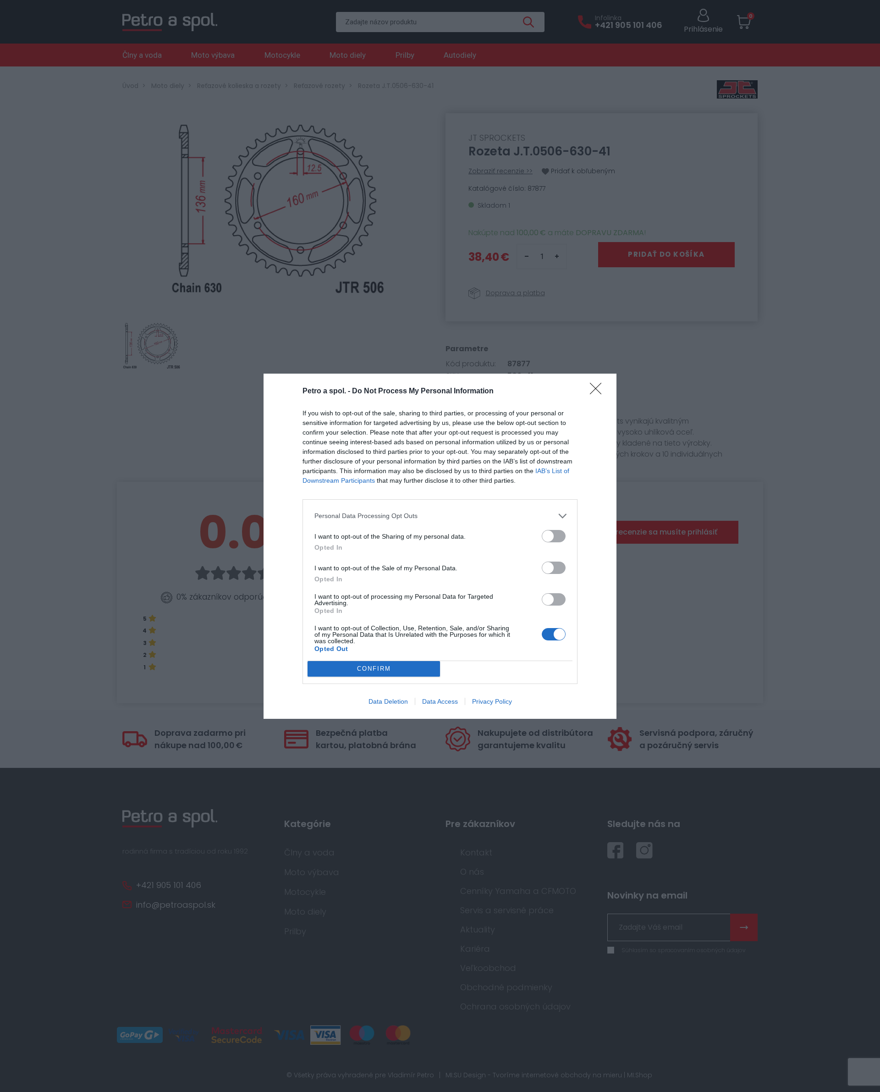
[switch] (554, 536)
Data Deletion (388, 701)
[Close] (598, 391)
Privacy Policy (492, 701)
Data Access (440, 701)
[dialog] (440, 546)
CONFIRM (374, 668)
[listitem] (440, 516)
